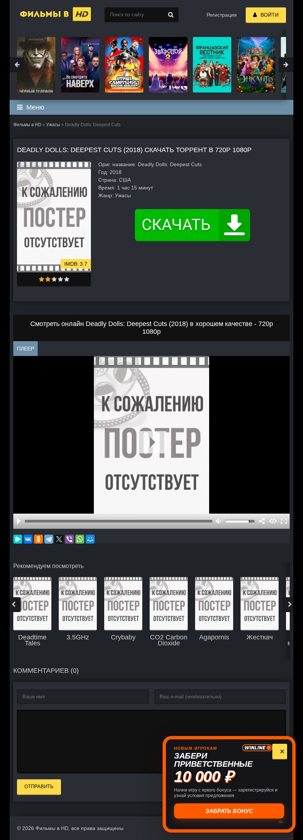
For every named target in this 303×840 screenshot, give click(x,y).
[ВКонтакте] (28, 539)
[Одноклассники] (38, 539)
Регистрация (222, 15)
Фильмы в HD (27, 124)
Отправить (39, 786)
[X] (59, 539)
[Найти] (171, 14)
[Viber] (69, 539)
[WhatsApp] (79, 539)
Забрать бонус (229, 811)
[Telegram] (48, 539)
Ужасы (53, 124)
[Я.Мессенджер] (17, 539)
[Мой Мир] (90, 539)
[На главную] (47, 15)
